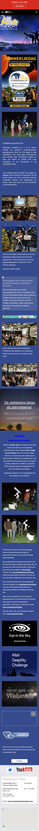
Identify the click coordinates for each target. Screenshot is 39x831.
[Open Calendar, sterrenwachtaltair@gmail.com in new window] (33, 713)
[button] (2, 12)
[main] (19, 153)
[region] (19, 5)
